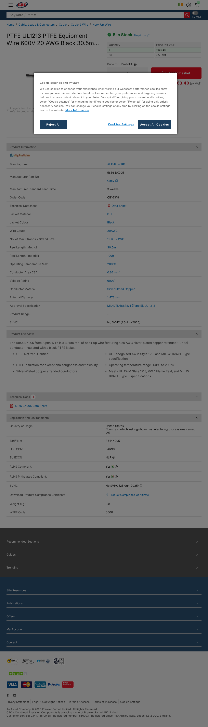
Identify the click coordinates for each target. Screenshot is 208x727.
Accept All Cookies (154, 124)
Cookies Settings (121, 124)
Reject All (53, 124)
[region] (105, 103)
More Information (77, 110)
